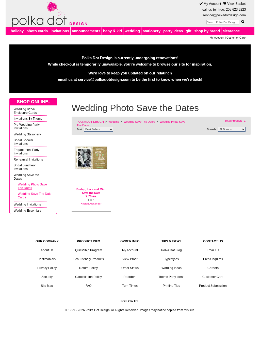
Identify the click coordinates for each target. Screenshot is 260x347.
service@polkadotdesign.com (224, 15)
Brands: (212, 129)
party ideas (173, 31)
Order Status (130, 268)
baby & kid (112, 31)
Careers (213, 268)
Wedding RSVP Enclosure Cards (25, 110)
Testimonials (47, 259)
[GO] (242, 21)
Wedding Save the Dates (26, 176)
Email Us (213, 250)
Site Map (47, 286)
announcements (86, 31)
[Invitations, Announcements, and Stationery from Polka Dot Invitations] (48, 13)
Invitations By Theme (28, 118)
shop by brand (207, 31)
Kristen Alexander (91, 203)
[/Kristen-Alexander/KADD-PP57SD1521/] (91, 158)
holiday (17, 31)
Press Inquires (213, 259)
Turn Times (130, 286)
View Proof (129, 259)
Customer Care (236, 37)
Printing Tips (171, 286)
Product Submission (213, 286)
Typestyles (171, 259)
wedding (132, 31)
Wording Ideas (171, 268)
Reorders (129, 277)
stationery (151, 31)
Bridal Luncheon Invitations (25, 167)
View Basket (236, 4)
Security (47, 277)
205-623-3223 (236, 9)
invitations (60, 31)
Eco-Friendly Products (88, 259)
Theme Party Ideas (171, 277)
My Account (212, 4)
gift (188, 31)
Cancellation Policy (88, 277)
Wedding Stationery (27, 134)
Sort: (80, 129)
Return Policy (88, 268)
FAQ (88, 286)
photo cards (37, 31)
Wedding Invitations (27, 204)
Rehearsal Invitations (28, 159)
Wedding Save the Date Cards (35, 195)
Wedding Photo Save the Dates (32, 186)
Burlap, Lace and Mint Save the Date (91, 191)
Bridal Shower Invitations (23, 141)
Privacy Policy (47, 268)
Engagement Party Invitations (26, 151)
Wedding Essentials (27, 210)
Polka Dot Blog (171, 250)
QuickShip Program (88, 250)
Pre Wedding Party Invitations (27, 126)
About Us (47, 250)
